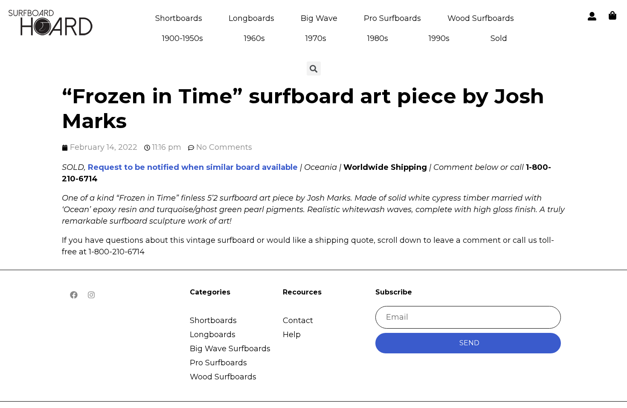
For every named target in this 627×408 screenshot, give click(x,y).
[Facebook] (73, 295)
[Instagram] (91, 295)
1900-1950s (182, 38)
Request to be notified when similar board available (193, 167)
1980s (377, 38)
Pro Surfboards (392, 18)
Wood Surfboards (480, 18)
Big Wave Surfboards (230, 348)
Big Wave (319, 18)
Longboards (251, 18)
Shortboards (178, 18)
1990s (439, 38)
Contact (298, 320)
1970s (315, 38)
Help (292, 334)
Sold (499, 38)
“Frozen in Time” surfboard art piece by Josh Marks (303, 108)
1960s (254, 38)
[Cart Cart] (612, 15)
